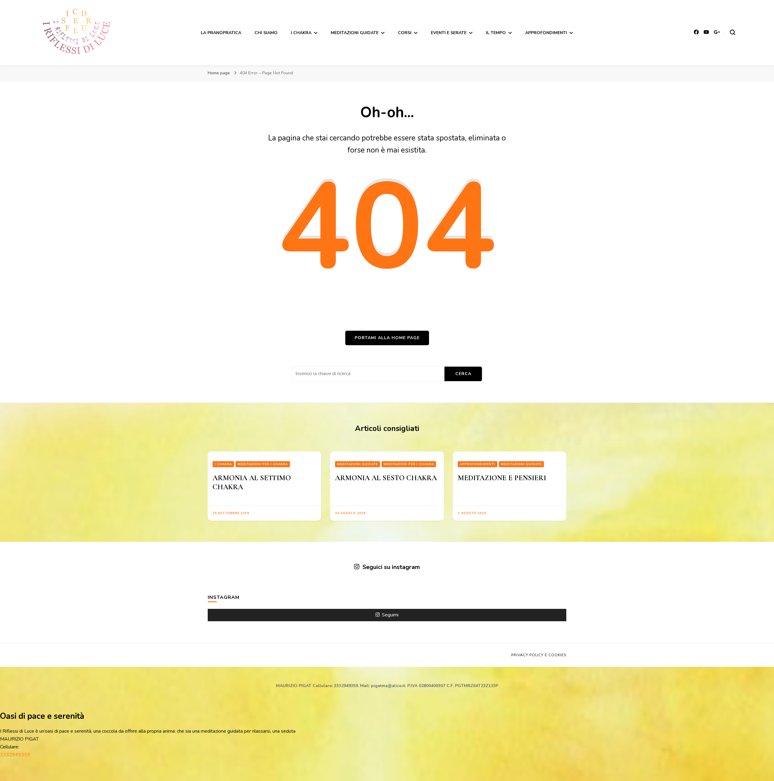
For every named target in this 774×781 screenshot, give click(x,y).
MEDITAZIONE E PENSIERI (502, 478)
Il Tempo (496, 33)
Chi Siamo (266, 33)
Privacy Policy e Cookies (538, 655)
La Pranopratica (221, 33)
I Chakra (301, 33)
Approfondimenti (546, 33)
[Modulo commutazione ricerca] (732, 32)
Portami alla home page (387, 338)
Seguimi (390, 615)
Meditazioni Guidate (355, 33)
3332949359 (15, 754)
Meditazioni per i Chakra (263, 464)
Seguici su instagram (391, 567)
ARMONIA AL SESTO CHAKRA (386, 478)
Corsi (404, 33)
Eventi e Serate (449, 33)
